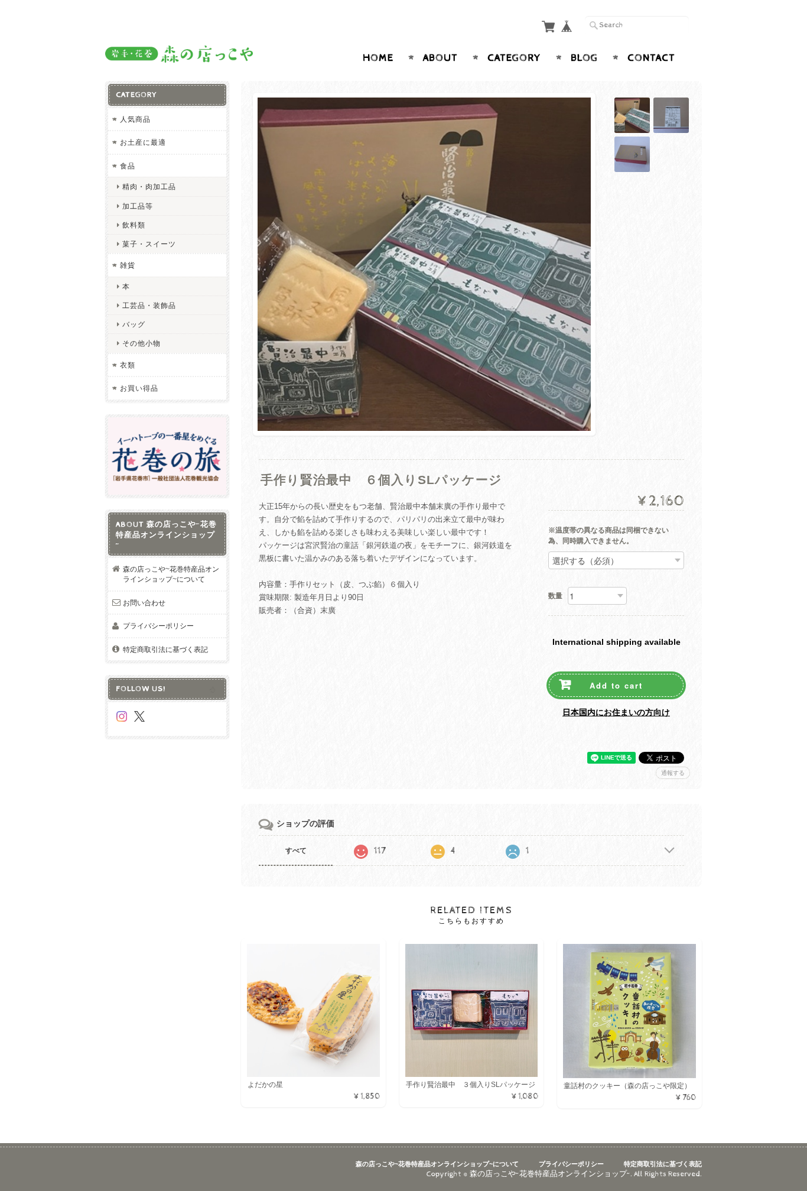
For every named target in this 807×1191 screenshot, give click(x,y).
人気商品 (135, 119)
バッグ (133, 324)
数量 (555, 596)
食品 (127, 166)
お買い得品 (139, 388)
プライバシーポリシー (158, 625)
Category (514, 58)
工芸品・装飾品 (149, 305)
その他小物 (141, 343)
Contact (651, 58)
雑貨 (127, 265)
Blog (584, 58)
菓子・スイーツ (149, 244)
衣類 (127, 365)
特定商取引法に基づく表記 (165, 649)
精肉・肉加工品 (149, 186)
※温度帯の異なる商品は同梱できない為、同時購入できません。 (608, 536)
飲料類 (133, 225)
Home (378, 58)
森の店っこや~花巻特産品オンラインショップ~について (171, 574)
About (440, 58)
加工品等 (137, 206)
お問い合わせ (144, 602)
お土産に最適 (143, 142)
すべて (296, 850)
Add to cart (616, 685)
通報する (673, 773)
